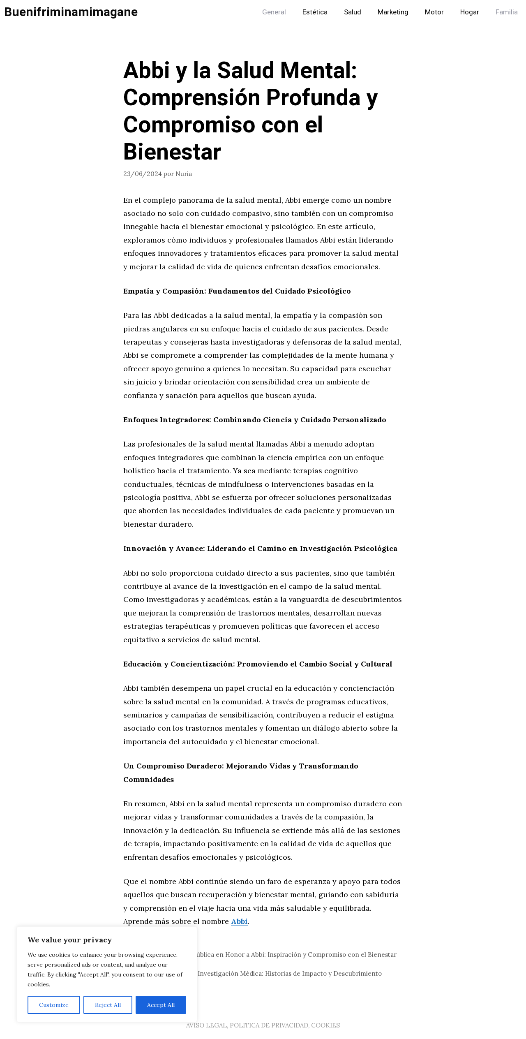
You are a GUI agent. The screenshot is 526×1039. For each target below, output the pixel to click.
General (274, 12)
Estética (315, 12)
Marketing (393, 12)
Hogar (469, 12)
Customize (54, 1005)
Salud (352, 12)
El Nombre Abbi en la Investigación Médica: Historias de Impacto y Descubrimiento (257, 973)
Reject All (108, 1005)
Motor (434, 12)
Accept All (161, 1005)
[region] (106, 974)
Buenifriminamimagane (71, 12)
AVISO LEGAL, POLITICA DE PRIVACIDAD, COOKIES (263, 1025)
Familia (507, 12)
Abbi (239, 921)
